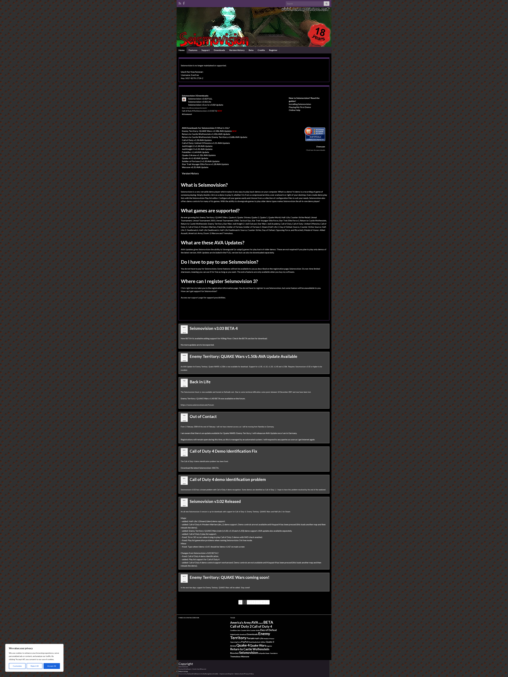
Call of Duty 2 (241, 626)
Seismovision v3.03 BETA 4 (214, 328)
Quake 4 (242, 645)
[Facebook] (184, 3)
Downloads (219, 50)
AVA (254, 622)
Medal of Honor (269, 638)
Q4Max (262, 642)
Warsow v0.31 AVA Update (195, 167)
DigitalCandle (234, 634)
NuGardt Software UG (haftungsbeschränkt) (202, 674)
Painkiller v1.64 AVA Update (195, 152)
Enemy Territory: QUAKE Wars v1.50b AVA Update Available (243, 356)
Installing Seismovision (300, 104)
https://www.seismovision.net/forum (197, 405)
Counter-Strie (245, 630)
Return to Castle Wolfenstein (249, 649)
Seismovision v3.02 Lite (199, 101)
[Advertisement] (229, 311)
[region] (34, 658)
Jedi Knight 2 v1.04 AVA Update (197, 146)
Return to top (183, 671)
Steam (267, 653)
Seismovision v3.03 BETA (207, 111)
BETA (268, 622)
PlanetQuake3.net (254, 642)
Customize (17, 666)
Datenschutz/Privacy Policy (244, 674)
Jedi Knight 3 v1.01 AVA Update (197, 149)
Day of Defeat (268, 629)
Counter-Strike (255, 630)
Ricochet (234, 653)
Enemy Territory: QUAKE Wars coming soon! (229, 577)
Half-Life (259, 638)
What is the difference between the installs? (194, 108)
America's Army (240, 622)
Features (193, 50)
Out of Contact (203, 416)
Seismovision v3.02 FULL (200, 98)
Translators (274, 653)
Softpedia (261, 653)
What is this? (223, 128)
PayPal (244, 641)
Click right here (188, 288)
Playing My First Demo (300, 107)
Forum (250, 638)
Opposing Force (235, 642)
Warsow (245, 656)
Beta (251, 50)
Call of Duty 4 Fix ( (189, 111)
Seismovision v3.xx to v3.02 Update (205, 104)
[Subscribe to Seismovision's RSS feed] (180, 3)
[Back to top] (502, 671)
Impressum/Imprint (226, 674)
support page (197, 297)
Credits (261, 50)
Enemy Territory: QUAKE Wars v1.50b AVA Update (207, 131)
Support (205, 50)
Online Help (294, 110)
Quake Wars (258, 645)
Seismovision (248, 653)
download (243, 634)
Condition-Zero (235, 630)
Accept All (51, 666)
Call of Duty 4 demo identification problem (228, 479)
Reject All (34, 666)
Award (261, 623)
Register (273, 50)
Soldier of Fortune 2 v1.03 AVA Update (200, 161)
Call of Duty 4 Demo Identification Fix (223, 451)
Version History (237, 50)
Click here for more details (315, 150)
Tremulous (235, 656)
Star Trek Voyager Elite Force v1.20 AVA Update (205, 164)
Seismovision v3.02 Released (215, 501)
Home (182, 50)
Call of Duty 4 (262, 626)
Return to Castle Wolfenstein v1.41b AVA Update (206, 134)
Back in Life (200, 381)
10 (263, 602)
